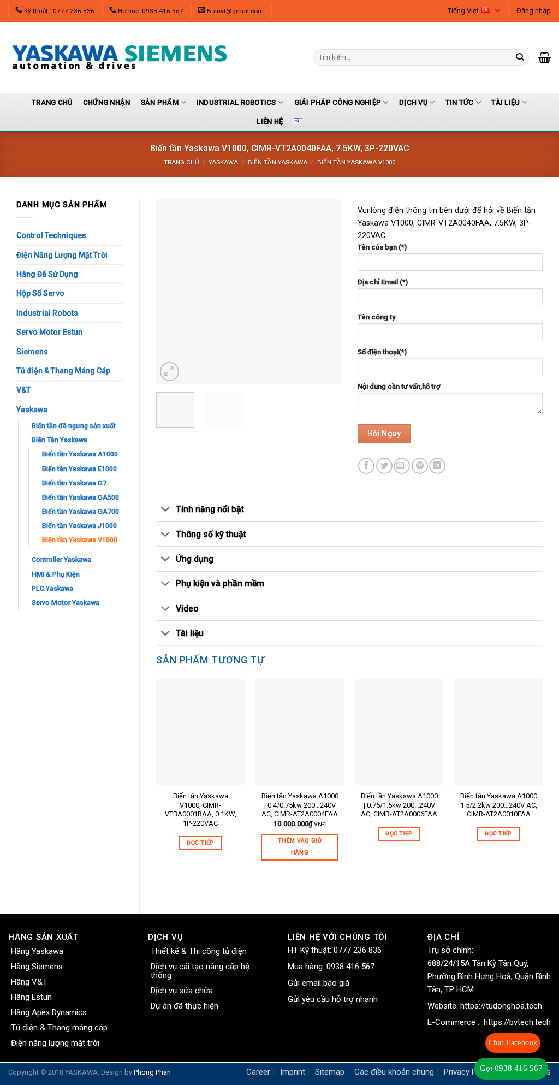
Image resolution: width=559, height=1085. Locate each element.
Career (258, 1072)
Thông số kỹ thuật (211, 534)
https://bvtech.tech (517, 1022)
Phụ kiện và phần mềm (220, 583)
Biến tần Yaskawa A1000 (80, 454)
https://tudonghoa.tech (501, 1006)
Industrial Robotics (236, 102)
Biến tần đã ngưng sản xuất (74, 426)
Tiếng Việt (463, 11)
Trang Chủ (52, 102)
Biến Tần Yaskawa (277, 162)
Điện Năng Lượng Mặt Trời (62, 255)
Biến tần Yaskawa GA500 (80, 497)
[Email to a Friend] (402, 466)
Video (187, 608)
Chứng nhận (106, 102)
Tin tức (459, 102)
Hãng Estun (31, 997)
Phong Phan (152, 1072)
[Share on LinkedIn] (437, 466)
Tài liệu (505, 102)
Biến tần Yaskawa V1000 (356, 162)
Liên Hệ (270, 121)
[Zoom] (169, 371)
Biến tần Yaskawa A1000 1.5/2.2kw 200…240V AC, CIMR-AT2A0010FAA (498, 805)
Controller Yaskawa (61, 559)
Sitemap (329, 1072)
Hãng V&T (29, 982)
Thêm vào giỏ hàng (300, 847)
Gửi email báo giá (318, 983)
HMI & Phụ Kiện (56, 574)
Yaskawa (223, 162)
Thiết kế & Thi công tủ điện (199, 951)
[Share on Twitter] (384, 466)
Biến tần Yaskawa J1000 (79, 525)
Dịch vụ (413, 102)
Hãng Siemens (37, 966)
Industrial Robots (47, 313)
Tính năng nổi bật (210, 509)
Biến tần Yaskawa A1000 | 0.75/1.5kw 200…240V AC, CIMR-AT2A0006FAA (399, 805)
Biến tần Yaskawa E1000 (79, 469)
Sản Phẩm (160, 102)
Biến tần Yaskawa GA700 (80, 511)
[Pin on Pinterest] (420, 466)
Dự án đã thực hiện (184, 1006)
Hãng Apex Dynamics (49, 1012)
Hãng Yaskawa (37, 951)
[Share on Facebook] (366, 466)
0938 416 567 (350, 966)
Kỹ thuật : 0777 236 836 (59, 11)
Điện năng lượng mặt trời (55, 1043)
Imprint (292, 1072)
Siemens (32, 351)
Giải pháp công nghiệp (337, 102)
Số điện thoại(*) (382, 352)
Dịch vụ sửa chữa (182, 990)
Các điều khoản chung (394, 1072)
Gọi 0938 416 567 (511, 1068)
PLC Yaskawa (52, 588)
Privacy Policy (468, 1072)
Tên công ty (376, 317)
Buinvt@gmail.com (235, 11)
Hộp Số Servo (40, 293)
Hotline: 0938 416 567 (150, 11)
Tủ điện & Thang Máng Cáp (63, 370)
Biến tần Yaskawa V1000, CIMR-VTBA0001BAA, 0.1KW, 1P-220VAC (200, 810)
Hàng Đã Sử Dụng (47, 274)
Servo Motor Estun (49, 332)
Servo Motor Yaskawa (65, 602)
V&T (23, 390)
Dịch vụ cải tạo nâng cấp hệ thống (200, 971)
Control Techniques (51, 235)
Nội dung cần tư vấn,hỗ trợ (399, 386)
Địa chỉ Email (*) (383, 282)
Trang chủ (181, 162)
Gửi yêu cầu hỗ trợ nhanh (333, 999)
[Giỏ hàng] (544, 57)
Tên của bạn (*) (382, 247)
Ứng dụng (194, 559)
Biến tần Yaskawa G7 (74, 483)
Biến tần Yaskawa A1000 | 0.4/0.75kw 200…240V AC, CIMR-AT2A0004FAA (299, 805)
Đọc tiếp (200, 842)
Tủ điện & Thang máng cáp (59, 1028)
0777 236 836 (358, 950)
